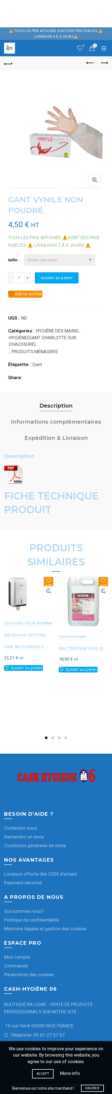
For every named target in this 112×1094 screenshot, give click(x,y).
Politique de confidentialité (31, 920)
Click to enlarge (94, 180)
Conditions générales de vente (35, 845)
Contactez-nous (20, 828)
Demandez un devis (24, 836)
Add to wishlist (28, 293)
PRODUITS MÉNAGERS (35, 351)
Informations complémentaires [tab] (56, 422)
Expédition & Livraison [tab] (56, 438)
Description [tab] (56, 405)
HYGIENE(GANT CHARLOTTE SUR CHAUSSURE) (42, 341)
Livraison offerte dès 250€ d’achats (40, 874)
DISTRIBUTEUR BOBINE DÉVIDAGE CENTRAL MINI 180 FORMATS (28, 635)
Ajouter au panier (57, 277)
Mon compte (17, 957)
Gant (37, 364)
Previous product (90, 63)
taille (12, 260)
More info (70, 1073)
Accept (42, 1074)
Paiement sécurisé (23, 882)
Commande (16, 966)
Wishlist (83, 45)
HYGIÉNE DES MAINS (57, 331)
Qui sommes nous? (23, 911)
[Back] (8, 63)
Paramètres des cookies (29, 974)
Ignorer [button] (92, 1088)
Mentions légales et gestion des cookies (45, 928)
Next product (104, 63)
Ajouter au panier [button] (26, 667)
